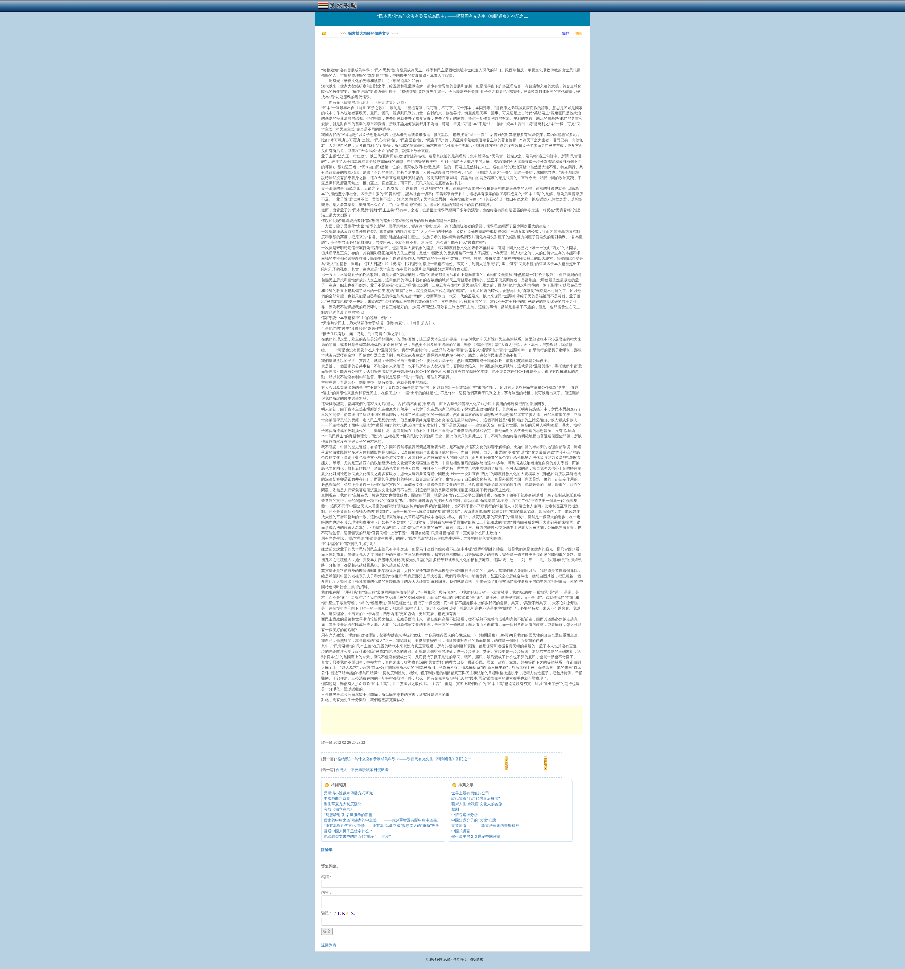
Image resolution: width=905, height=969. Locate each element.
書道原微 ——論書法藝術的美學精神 (485, 826)
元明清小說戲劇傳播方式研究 (348, 793)
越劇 (455, 809)
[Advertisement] (407, 51)
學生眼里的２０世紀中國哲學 (475, 836)
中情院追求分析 (464, 815)
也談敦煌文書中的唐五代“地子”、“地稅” (357, 836)
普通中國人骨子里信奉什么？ (348, 831)
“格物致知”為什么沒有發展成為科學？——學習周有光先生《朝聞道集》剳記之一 (403, 759)
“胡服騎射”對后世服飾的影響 (348, 815)
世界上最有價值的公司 (470, 793)
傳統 (578, 33)
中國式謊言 (460, 831)
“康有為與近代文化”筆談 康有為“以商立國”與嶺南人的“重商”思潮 (381, 826)
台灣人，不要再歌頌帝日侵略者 (362, 770)
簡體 (566, 33)
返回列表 (328, 945)
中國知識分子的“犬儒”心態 (473, 820)
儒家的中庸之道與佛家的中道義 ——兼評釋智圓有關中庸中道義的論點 (386, 820)
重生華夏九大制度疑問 (343, 804)
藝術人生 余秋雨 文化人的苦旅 (476, 804)
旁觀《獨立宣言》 (339, 809)
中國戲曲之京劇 (337, 799)
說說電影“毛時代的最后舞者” (475, 799)
